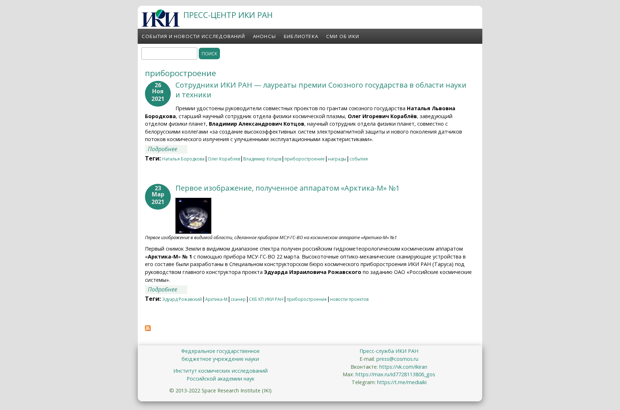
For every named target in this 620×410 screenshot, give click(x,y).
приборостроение (305, 159)
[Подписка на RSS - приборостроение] (148, 329)
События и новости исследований (193, 36)
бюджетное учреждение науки (220, 358)
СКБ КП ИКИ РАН (266, 299)
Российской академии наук (220, 378)
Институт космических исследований (220, 370)
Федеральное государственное (220, 351)
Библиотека (301, 36)
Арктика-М (216, 299)
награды (337, 159)
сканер (238, 299)
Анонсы (264, 36)
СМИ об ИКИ (342, 36)
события (358, 159)
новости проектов (349, 299)
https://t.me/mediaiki (402, 382)
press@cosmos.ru (397, 358)
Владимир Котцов (262, 159)
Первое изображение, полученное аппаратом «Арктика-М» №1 (287, 188)
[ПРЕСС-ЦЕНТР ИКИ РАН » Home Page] (160, 25)
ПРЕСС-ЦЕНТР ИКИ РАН (228, 14)
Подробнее (167, 149)
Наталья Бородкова (183, 159)
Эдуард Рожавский (182, 299)
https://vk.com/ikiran (403, 366)
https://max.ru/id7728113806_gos (395, 374)
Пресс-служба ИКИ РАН (389, 351)
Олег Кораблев (224, 159)
